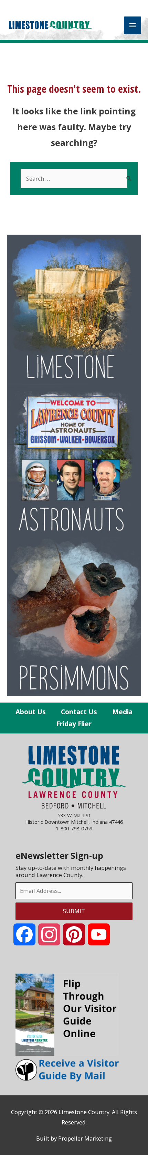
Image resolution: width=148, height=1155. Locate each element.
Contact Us (79, 711)
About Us (30, 711)
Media (122, 711)
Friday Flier (74, 723)
